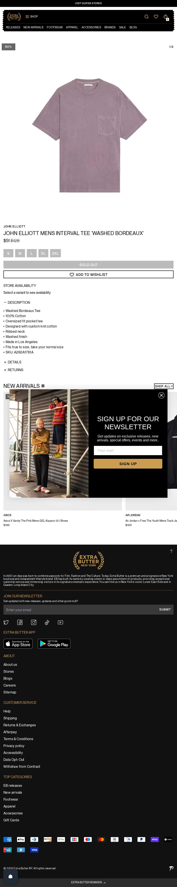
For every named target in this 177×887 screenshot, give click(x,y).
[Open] (10, 876)
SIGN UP (128, 464)
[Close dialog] (161, 395)
